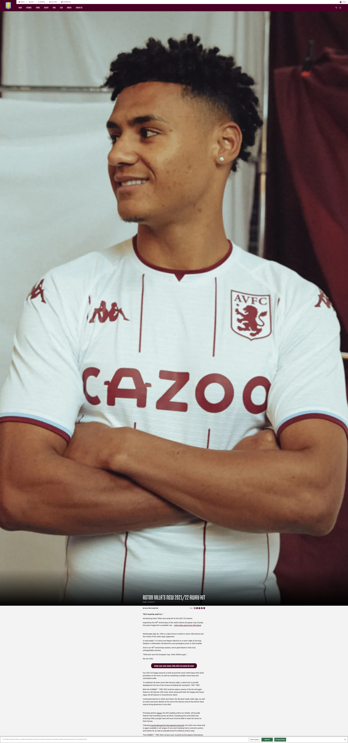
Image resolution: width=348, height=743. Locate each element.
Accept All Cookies (280, 739)
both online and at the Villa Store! (187, 625)
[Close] (345, 740)
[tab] (21, 2)
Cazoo (159, 713)
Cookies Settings (254, 739)
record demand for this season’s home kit (167, 725)
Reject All (267, 739)
